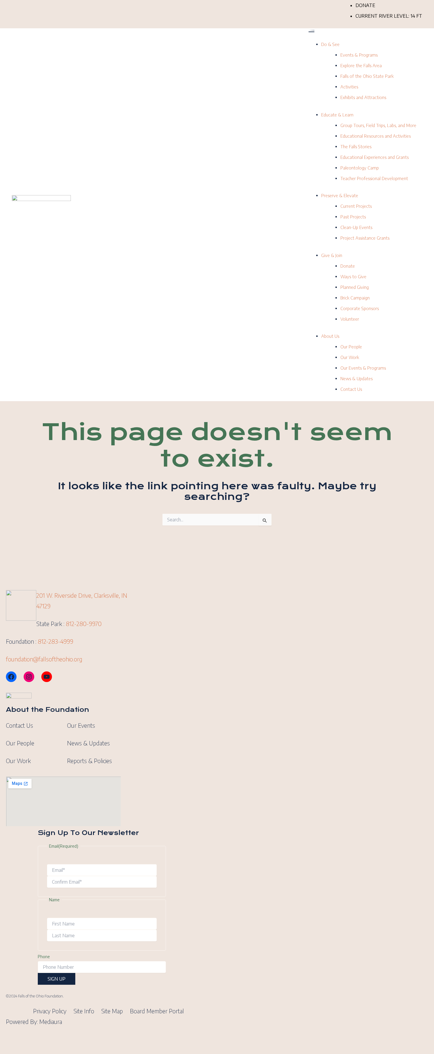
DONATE (365, 5)
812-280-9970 (84, 623)
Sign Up (57, 979)
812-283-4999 (55, 641)
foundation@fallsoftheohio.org (44, 659)
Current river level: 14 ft (388, 16)
